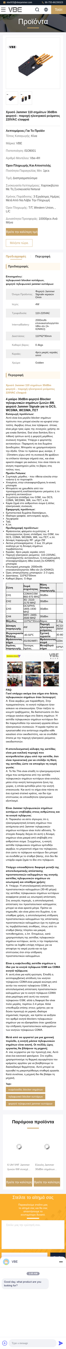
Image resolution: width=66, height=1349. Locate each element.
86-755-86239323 (53, 2)
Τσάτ (59, 10)
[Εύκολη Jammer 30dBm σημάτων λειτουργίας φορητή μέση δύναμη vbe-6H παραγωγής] (47, 1146)
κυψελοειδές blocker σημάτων (25, 1089)
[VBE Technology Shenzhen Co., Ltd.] (15, 9)
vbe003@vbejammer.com (19, 2)
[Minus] (61, 1262)
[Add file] (4, 1343)
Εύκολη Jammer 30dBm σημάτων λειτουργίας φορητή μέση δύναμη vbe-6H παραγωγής (46, 1167)
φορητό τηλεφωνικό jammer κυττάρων (30, 1103)
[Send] (61, 1343)
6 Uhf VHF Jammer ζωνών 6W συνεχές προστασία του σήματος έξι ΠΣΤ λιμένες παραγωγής (18, 1167)
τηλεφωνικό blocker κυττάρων (25, 1096)
